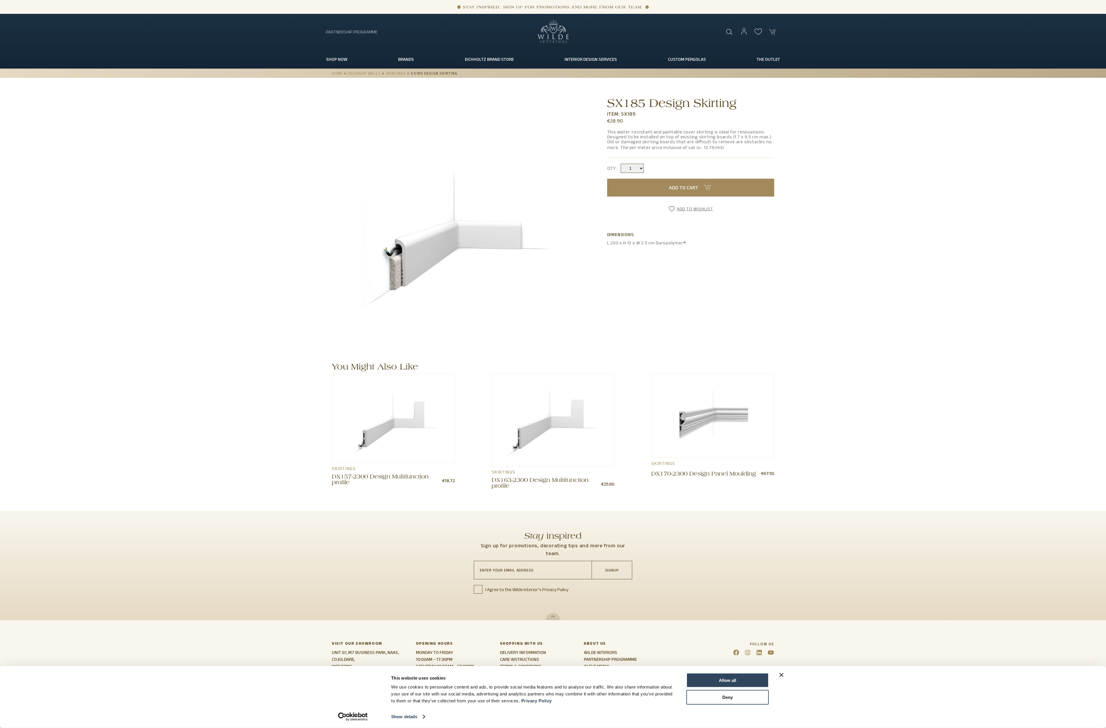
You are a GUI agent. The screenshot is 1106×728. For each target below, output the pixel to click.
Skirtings (396, 73)
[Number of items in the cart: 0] (772, 32)
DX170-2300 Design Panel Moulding (703, 474)
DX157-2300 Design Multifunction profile (380, 480)
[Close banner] (781, 675)
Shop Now (336, 59)
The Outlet (768, 59)
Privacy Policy (536, 700)
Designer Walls (364, 73)
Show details (404, 716)
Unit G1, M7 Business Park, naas (365, 652)
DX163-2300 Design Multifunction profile (540, 483)
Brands (406, 59)
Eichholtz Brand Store (489, 59)
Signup (612, 570)
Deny (727, 697)
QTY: (612, 168)
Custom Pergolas (687, 59)
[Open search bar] (729, 32)
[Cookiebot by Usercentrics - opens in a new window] (353, 716)
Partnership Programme (352, 31)
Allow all (727, 680)
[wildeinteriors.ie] (553, 41)
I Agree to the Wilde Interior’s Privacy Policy (527, 589)
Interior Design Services (591, 59)
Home (337, 73)
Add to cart (683, 188)
